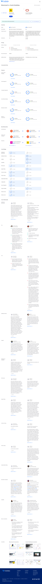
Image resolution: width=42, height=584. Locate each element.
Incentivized (12, 373)
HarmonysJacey (31, 480)
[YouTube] (33, 579)
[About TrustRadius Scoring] (9, 27)
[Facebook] (35, 579)
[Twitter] (37, 579)
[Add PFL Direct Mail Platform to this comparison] (22, 142)
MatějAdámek (14, 500)
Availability (2, 162)
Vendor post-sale (3, 191)
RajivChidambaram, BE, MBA (33, 500)
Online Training (3, 175)
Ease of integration (3, 185)
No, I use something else (36, 21)
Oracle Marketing (29, 13)
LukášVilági (14, 519)
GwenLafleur (31, 465)
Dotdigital (15, 487)
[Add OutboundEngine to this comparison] (22, 131)
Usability (2, 159)
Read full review (13, 219)
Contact (11, 16)
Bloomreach (11, 13)
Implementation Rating (4, 178)
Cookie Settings (4, 579)
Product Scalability (3, 188)
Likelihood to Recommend (3, 153)
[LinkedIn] (39, 579)
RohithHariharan (15, 465)
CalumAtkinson (15, 256)
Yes (30, 21)
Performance (3, 165)
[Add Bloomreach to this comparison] (39, 142)
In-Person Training (3, 172)
